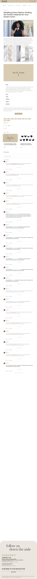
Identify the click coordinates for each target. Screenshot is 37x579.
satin (23, 118)
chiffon (29, 118)
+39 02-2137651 (12, 565)
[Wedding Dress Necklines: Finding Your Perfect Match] (26, 138)
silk (26, 118)
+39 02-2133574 (5, 565)
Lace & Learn (18, 5)
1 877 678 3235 (4, 561)
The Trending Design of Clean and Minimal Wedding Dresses (10, 144)
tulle (5, 120)
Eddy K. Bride (11, 5)
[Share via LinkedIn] (8, 125)
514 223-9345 (15, 561)
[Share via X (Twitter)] (6, 125)
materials (19, 118)
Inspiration (24, 5)
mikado (8, 120)
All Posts (4, 5)
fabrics (12, 118)
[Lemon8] (13, 555)
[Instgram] (3, 555)
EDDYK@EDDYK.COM (6, 564)
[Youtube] (9, 555)
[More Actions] (32, 161)
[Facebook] (11, 555)
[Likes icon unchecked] (6, 169)
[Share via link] (10, 125)
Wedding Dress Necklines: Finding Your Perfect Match (26, 144)
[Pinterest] (7, 555)
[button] (18, 85)
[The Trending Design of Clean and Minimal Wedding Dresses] (10, 138)
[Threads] (15, 555)
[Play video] (18, 28)
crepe (15, 118)
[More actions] (32, 10)
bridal (5, 118)
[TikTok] (5, 555)
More (30, 5)
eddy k (8, 118)
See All (32, 132)
